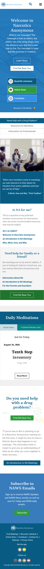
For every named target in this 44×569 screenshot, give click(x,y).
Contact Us (33, 537)
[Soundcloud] (24, 560)
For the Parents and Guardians (16, 286)
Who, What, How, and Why (15, 243)
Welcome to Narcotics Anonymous (19, 235)
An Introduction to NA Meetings (17, 239)
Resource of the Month (22, 108)
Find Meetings (12, 534)
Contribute (22, 537)
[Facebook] (20, 560)
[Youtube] (29, 560)
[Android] (24, 549)
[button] (40, 4)
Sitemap (15, 540)
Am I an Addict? (10, 231)
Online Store (11, 537)
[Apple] (20, 549)
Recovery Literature (28, 534)
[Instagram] (15, 560)
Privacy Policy (27, 540)
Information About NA (12, 278)
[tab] (22, 120)
